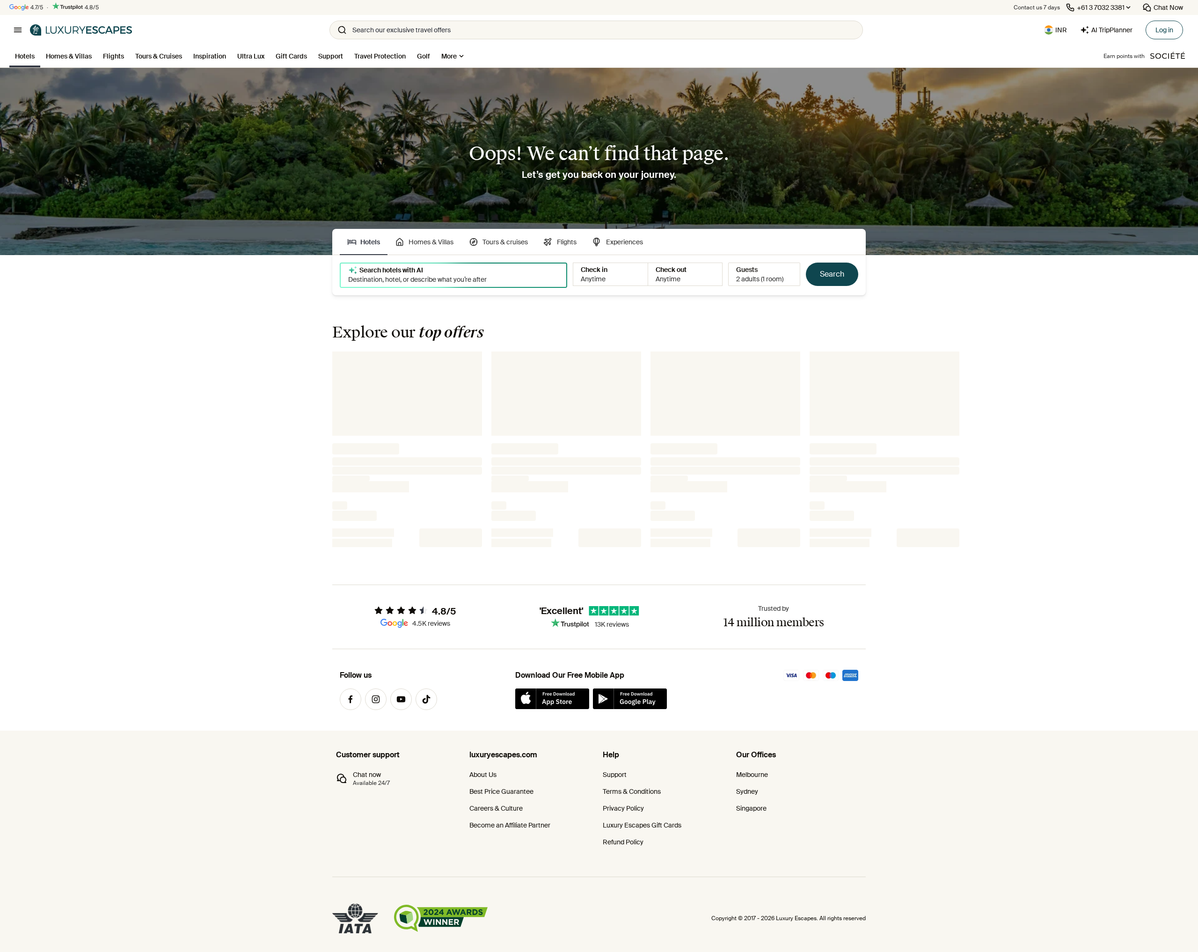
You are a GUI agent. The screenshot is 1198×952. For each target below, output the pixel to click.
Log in (1164, 30)
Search (832, 274)
